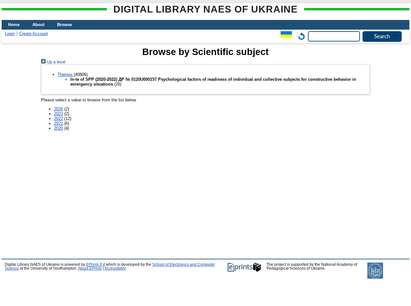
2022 (58, 118)
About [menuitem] (38, 24)
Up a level (56, 62)
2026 (58, 109)
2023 (58, 113)
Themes (65, 74)
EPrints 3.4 (95, 264)
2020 (58, 128)
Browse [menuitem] (64, 24)
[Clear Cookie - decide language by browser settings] (300, 36)
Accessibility (115, 268)
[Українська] (284, 36)
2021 (58, 123)
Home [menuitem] (14, 24)
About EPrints (90, 268)
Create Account (33, 33)
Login (10, 33)
